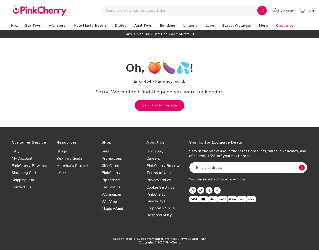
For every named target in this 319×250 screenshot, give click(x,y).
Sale (106, 151)
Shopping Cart (24, 172)
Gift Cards (110, 165)
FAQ (16, 151)
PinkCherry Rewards (29, 165)
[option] (159, 34)
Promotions (112, 158)
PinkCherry (111, 172)
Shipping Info (23, 180)
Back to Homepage (159, 105)
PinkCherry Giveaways (155, 198)
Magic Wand (112, 208)
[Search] (262, 10)
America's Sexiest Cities (73, 169)
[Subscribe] (302, 167)
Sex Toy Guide (69, 158)
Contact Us (22, 187)
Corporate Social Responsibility (161, 212)
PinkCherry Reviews (164, 165)
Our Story (154, 151)
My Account (22, 158)
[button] (34, 25)
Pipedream (111, 180)
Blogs (62, 151)
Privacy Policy (158, 180)
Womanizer (111, 194)
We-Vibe (109, 201)
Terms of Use (158, 172)
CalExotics (111, 187)
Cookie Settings (160, 187)
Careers (153, 158)
